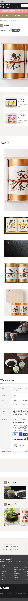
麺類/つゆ (16, 567)
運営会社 (2, 593)
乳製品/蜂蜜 (17, 577)
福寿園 (6, 25)
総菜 (26, 569)
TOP (1, 20)
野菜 (3, 575)
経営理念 (10, 593)
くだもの (4, 569)
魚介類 (4, 571)
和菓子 (4, 579)
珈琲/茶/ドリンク (6, 20)
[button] (22, 88)
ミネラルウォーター (19, 569)
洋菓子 (4, 577)
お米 (3, 567)
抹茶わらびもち (5, 30)
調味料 (15, 575)
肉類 (3, 573)
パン (15, 579)
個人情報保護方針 (20, 593)
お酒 (15, 571)
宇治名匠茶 (16, 30)
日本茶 (12, 20)
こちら (23, 106)
